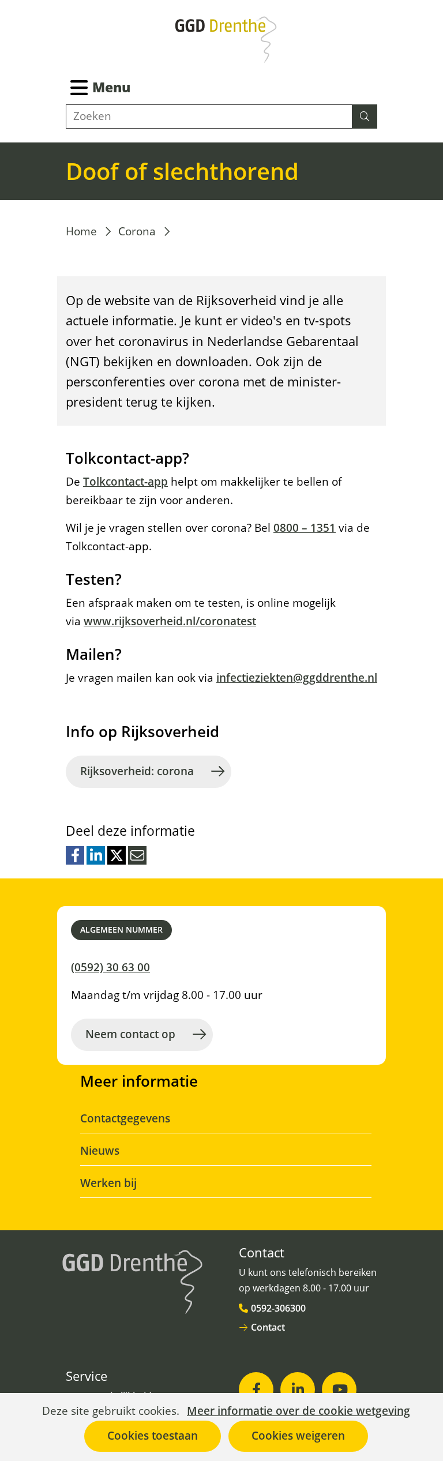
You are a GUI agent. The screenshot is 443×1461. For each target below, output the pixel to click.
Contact (268, 1327)
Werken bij (108, 1182)
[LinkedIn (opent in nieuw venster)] (297, 1389)
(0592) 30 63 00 (110, 967)
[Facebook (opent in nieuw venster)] (256, 1389)
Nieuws (99, 1150)
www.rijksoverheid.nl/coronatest (170, 621)
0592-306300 (278, 1308)
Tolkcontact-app (125, 481)
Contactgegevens (125, 1118)
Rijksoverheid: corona (137, 771)
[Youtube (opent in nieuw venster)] (339, 1389)
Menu (111, 87)
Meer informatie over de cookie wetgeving (298, 1411)
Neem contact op (130, 1034)
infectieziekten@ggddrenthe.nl (296, 677)
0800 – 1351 (304, 527)
